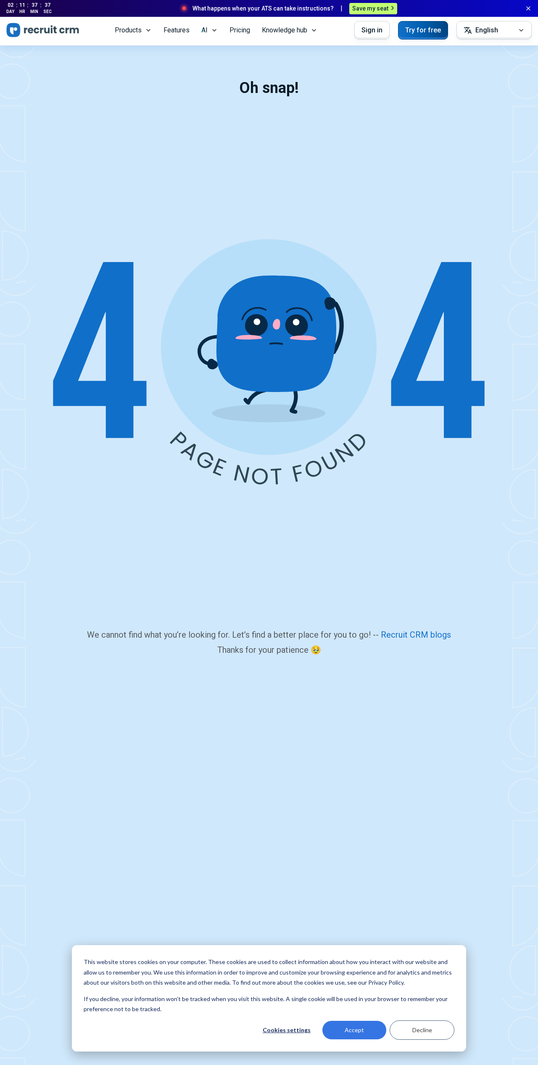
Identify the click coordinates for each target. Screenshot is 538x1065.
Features (177, 30)
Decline (422, 1029)
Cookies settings (287, 1029)
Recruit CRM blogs (416, 635)
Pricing (239, 30)
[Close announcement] (528, 8)
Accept (354, 1029)
